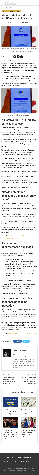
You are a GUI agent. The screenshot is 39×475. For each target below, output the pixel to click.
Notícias (5, 11)
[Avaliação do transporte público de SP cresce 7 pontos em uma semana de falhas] (10, 422)
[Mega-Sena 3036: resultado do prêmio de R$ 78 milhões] (28, 402)
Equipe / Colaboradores (25, 457)
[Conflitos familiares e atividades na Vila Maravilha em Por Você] (28, 422)
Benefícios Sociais (15, 11)
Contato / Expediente (10, 462)
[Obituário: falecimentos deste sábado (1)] (10, 402)
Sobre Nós (10, 457)
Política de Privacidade (28, 462)
